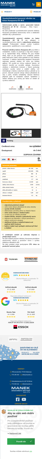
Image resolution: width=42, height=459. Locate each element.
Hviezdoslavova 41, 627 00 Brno (22, 381)
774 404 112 (15, 384)
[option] (21, 111)
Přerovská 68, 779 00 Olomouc (22, 372)
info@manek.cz (27, 374)
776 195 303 (15, 374)
